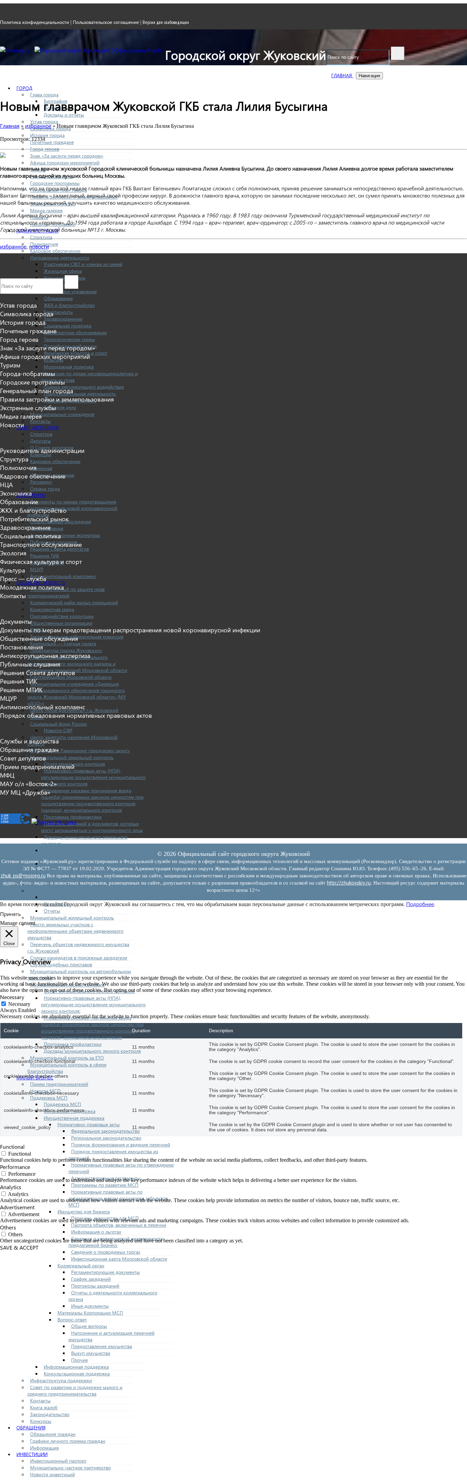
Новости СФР (58, 730)
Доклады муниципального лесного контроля (92, 1051)
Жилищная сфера (63, 271)
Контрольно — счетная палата (63, 643)
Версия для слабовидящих (166, 22)
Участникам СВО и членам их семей (83, 264)
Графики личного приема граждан (67, 1441)
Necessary (19, 1004)
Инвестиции (32, 1454)
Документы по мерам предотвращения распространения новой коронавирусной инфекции (72, 508)
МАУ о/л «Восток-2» (28, 783)
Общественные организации (61, 623)
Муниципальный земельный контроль (72, 757)
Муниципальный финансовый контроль (73, 890)
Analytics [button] (10, 1186)
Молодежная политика (69, 366)
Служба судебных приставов (61, 964)
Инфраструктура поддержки (61, 1380)
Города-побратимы (27, 373)
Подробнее (420, 903)
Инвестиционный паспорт (58, 1460)
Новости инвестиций (52, 1474)
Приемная (41, 468)
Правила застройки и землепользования (57, 399)
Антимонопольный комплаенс (63, 576)
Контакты (40, 421)
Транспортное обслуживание (75, 332)
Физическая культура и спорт (41, 561)
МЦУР (36, 569)
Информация (44, 1447)
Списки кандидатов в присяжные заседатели (78, 957)
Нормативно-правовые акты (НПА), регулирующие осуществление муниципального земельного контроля (93, 777)
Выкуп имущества (90, 1353)
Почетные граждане (52, 142)
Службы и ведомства (29, 741)
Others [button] (8, 1227)
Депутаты (40, 440)
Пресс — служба (23, 578)
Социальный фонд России (58, 724)
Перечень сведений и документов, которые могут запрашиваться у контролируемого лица (92, 826)
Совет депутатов (37, 427)
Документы (16, 621)
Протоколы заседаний (95, 1285)
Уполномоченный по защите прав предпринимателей (66, 592)
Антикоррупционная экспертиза (65, 535)
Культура (12, 570)
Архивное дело (60, 407)
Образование (58, 298)
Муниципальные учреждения (62, 414)
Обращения (30, 1427)
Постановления (21, 647)
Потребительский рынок (34, 518)
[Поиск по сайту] (397, 53)
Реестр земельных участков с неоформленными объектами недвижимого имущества (75, 931)
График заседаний (91, 1279)
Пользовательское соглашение (106, 22)
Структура (41, 237)
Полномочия (18, 467)
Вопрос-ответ (72, 1319)
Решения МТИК (21, 689)
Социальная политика (67, 325)
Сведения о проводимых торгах (105, 1252)
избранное (13, 246)
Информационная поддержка (76, 1366)
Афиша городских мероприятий (64, 162)
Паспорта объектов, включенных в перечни (118, 1225)
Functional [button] (12, 1146)
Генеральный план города (36, 390)
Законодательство (49, 1414)
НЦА (6, 484)
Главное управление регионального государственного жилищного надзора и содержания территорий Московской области (77, 663)
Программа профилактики (73, 816)
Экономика (16, 493)
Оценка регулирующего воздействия (84, 386)
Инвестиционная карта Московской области (119, 1258)
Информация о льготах (96, 1231)
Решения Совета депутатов (37, 672)
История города (47, 135)
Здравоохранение (63, 318)
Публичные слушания (30, 664)
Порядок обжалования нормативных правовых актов (76, 715)
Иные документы (90, 1306)
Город (24, 88)
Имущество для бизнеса (83, 1211)
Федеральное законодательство (105, 1131)
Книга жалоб (43, 1407)
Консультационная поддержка (77, 1373)
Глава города (44, 94)
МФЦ (7, 775)
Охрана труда (45, 488)
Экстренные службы (28, 407)
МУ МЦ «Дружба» (25, 792)
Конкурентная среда (52, 609)
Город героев (44, 149)
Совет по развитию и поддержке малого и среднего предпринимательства (74, 1390)
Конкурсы (40, 1421)
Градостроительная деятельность (80, 393)
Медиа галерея (46, 210)
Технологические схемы (69, 339)
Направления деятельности (59, 257)
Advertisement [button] (17, 1207)
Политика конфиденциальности (34, 22)
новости (39, 246)
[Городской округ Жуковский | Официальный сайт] (98, 50)
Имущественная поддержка (74, 1118)
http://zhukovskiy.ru (349, 882)
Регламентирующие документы (105, 1272)
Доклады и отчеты (64, 114)
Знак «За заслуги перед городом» (66, 155)
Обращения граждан (53, 1434)
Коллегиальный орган (80, 1265)
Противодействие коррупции (62, 616)
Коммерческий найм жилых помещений (74, 602)
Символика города (26, 313)
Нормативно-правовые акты (88, 1124)
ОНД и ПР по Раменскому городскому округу (80, 750)
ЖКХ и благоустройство (69, 305)
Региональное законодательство (106, 1137)
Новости (12, 424)
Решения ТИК (44, 555)
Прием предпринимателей (59, 1084)
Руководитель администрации (42, 450)
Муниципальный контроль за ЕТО (67, 1057)
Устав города (44, 121)
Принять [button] (10, 913)
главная (342, 75)
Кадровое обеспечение (55, 250)
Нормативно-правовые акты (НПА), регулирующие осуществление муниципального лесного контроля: (93, 1004)
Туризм (10, 365)
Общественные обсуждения (39, 638)
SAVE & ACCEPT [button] (19, 1247)
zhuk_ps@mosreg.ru (23, 875)
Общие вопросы (89, 1326)
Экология (13, 553)
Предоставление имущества (101, 1346)
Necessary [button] (12, 996)
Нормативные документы (72, 897)
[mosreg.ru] (15, 50)
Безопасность (58, 312)
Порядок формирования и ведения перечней (120, 1144)
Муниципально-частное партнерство (70, 1467)
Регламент (41, 482)
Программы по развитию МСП (104, 1185)
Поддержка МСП (48, 1097)
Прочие (79, 1360)
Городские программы (55, 183)
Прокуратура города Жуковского (66, 650)
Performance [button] (15, 1166)
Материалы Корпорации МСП (90, 1312)
